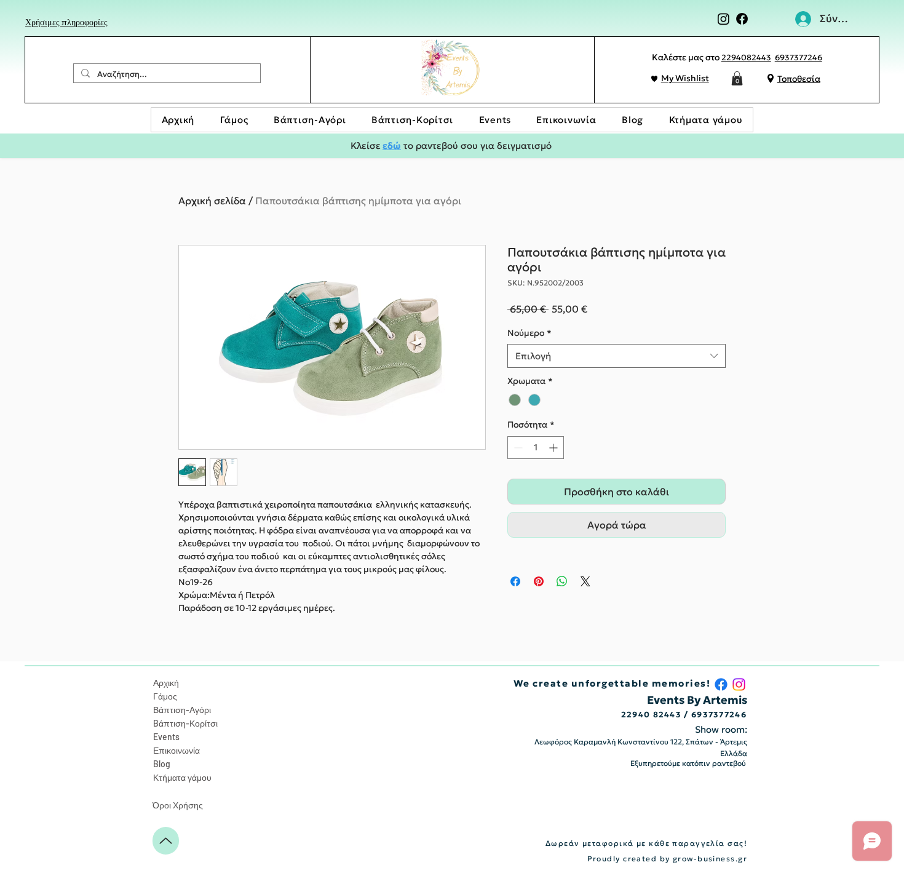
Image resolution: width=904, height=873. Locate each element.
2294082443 (746, 57)
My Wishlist (685, 78)
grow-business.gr (710, 858)
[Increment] (554, 447)
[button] (737, 78)
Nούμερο (529, 332)
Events (166, 736)
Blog (161, 764)
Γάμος (165, 696)
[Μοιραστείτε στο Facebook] (515, 581)
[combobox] (616, 356)
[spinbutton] (536, 447)
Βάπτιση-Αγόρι (182, 709)
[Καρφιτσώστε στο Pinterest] (538, 581)
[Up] (166, 841)
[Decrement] (517, 447)
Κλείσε (366, 145)
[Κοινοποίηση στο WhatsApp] (562, 581)
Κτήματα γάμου (182, 777)
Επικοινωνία (176, 750)
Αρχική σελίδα (212, 200)
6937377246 (798, 57)
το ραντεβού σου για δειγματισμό (476, 145)
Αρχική (166, 682)
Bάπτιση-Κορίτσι (185, 723)
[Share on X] (585, 581)
